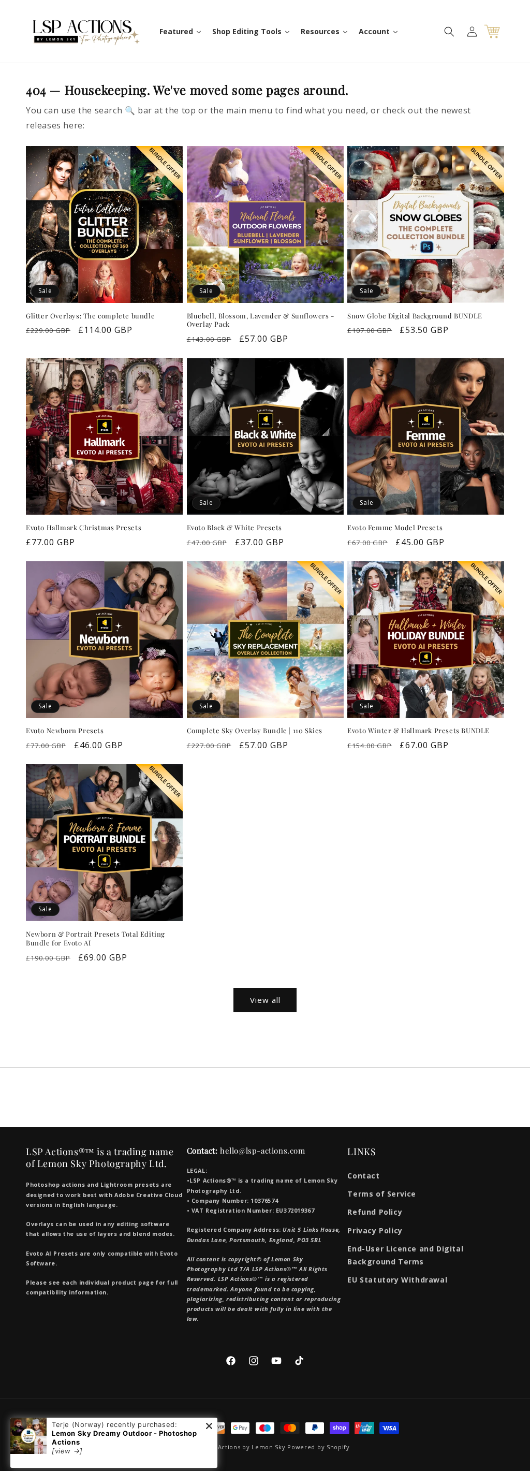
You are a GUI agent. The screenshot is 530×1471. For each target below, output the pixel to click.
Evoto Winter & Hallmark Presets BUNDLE (418, 730)
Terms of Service (381, 1194)
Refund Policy (374, 1212)
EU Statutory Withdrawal (397, 1280)
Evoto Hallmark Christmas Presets (83, 527)
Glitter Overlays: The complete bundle (90, 316)
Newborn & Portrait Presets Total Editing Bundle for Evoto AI (95, 938)
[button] (449, 31)
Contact (363, 1176)
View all (265, 1000)
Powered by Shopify (318, 1447)
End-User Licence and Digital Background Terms (405, 1255)
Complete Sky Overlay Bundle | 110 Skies (254, 730)
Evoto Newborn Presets (65, 730)
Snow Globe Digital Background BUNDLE (414, 316)
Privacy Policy (374, 1230)
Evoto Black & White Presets (234, 527)
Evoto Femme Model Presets (395, 527)
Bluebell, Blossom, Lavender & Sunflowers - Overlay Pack (260, 320)
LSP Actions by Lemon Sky (245, 1447)
